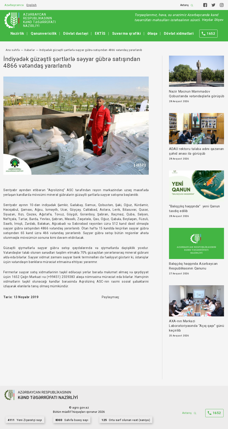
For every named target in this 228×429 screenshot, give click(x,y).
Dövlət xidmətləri (179, 33)
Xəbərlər (29, 50)
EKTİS (100, 33)
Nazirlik (17, 33)
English (31, 5)
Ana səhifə (13, 50)
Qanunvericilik (44, 33)
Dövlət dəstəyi (75, 33)
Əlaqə (152, 33)
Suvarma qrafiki (126, 33)
